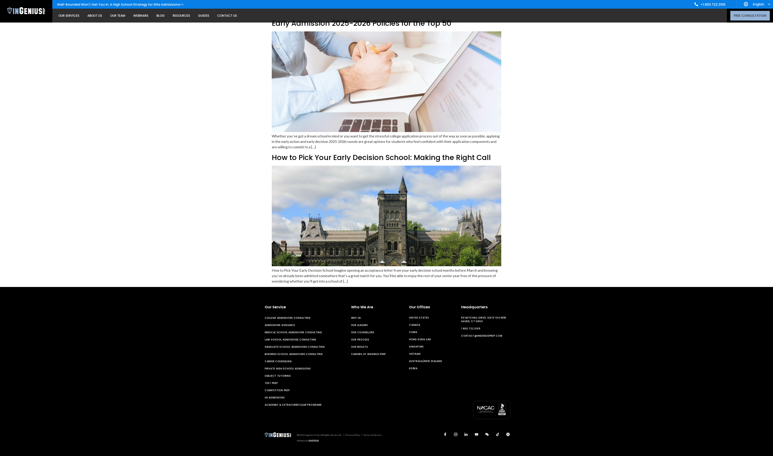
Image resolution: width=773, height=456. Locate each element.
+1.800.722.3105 (713, 4)
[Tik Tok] (497, 434)
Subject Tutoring (278, 376)
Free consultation (750, 15)
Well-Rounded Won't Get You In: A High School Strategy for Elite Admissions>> (120, 4)
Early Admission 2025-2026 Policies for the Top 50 (361, 23)
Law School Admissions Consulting (290, 339)
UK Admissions (275, 397)
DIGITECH (314, 440)
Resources (181, 15)
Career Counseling (278, 361)
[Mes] (487, 434)
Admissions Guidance (280, 325)
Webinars (140, 15)
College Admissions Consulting (288, 318)
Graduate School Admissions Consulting (295, 347)
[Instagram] (455, 434)
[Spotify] (507, 434)
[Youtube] (476, 434)
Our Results (359, 347)
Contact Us (227, 15)
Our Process (360, 339)
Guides (203, 15)
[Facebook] (445, 434)
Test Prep (271, 383)
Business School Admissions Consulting (294, 354)
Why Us (356, 318)
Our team (117, 15)
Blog (160, 15)
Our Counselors (362, 332)
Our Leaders (359, 325)
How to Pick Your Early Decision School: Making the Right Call (381, 157)
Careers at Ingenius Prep (368, 354)
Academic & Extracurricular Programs (293, 404)
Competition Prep (277, 390)
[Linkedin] (466, 434)
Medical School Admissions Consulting (293, 332)
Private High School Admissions (288, 368)
